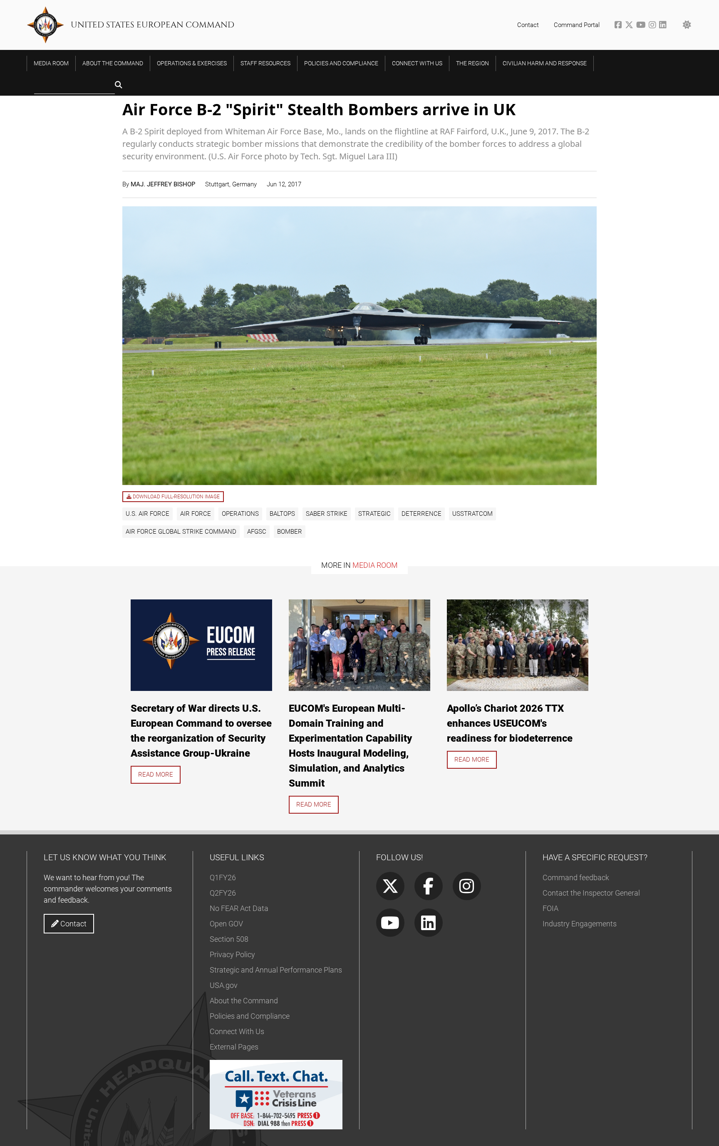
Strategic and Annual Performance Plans (276, 969)
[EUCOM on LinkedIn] (663, 26)
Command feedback (576, 877)
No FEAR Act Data (239, 908)
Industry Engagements (580, 923)
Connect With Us (237, 1031)
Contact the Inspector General (591, 893)
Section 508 (229, 939)
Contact (528, 25)
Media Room (375, 565)
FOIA (550, 908)
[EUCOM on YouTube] (642, 26)
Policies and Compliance (250, 1016)
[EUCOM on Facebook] (620, 26)
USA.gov (224, 985)
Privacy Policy (232, 954)
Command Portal (577, 25)
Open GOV (226, 923)
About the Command (244, 1000)
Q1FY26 (223, 877)
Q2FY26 (223, 893)
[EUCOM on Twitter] (630, 26)
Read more (155, 774)
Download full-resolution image (175, 497)
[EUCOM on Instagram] (654, 26)
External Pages (234, 1046)
